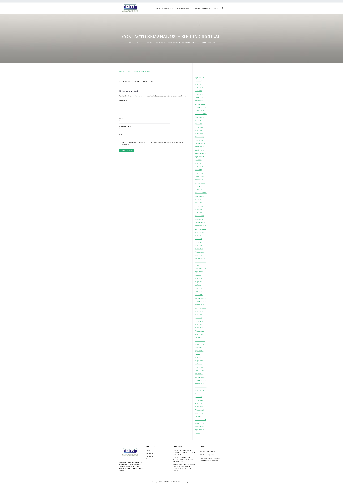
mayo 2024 (199, 166)
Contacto (215, 8)
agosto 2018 (199, 390)
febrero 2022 (199, 252)
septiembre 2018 (200, 387)
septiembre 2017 (200, 426)
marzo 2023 (199, 212)
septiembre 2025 (201, 114)
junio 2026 (198, 84)
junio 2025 (198, 124)
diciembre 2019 (200, 337)
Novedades (196, 8)
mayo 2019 (199, 361)
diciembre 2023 (200, 183)
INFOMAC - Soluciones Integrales (181, 482)
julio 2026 (198, 81)
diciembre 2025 (200, 104)
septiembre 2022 (201, 229)
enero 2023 (199, 219)
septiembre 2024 (201, 153)
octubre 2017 (199, 423)
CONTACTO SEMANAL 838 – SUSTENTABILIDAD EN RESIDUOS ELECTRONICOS (182, 459)
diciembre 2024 (200, 143)
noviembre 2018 (200, 380)
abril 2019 (198, 364)
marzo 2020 (199, 328)
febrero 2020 (199, 331)
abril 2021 (198, 285)
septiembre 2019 (200, 347)
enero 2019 (199, 374)
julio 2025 (198, 120)
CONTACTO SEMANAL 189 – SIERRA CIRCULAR (136, 81)
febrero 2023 (199, 216)
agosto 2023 (199, 196)
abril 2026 (198, 91)
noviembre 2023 (200, 186)
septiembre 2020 (201, 308)
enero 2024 (199, 180)
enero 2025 (199, 140)
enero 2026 (199, 101)
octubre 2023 (199, 189)
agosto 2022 (199, 232)
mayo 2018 (199, 400)
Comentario (123, 100)
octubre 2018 (199, 384)
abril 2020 (198, 324)
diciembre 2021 (200, 258)
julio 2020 (198, 314)
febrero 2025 (199, 137)
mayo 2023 (199, 206)
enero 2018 (199, 413)
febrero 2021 (199, 291)
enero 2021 (199, 295)
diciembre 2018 (200, 377)
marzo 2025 (199, 133)
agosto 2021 (199, 272)
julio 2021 (198, 275)
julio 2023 (198, 199)
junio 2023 (198, 203)
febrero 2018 (199, 410)
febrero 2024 (199, 176)
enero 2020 (199, 334)
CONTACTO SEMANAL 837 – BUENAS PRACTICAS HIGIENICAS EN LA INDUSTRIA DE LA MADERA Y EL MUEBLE (184, 467)
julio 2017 (198, 433)
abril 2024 (198, 170)
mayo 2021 (199, 282)
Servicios (205, 8)
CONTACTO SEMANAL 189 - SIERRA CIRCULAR (135, 71)
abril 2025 (198, 130)
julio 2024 (198, 160)
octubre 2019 (199, 344)
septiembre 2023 (201, 193)
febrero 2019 (199, 370)
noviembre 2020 (200, 301)
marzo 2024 (199, 173)
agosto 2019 (199, 351)
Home (158, 8)
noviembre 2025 (200, 107)
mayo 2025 (199, 127)
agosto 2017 (199, 430)
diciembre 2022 (200, 222)
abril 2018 (198, 403)
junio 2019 (198, 357)
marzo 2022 (199, 249)
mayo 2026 (199, 87)
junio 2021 (198, 278)
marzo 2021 (199, 288)
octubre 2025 (199, 110)
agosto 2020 (199, 311)
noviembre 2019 (200, 341)
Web (120, 134)
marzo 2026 (199, 94)
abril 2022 (198, 245)
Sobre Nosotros (167, 8)
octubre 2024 (199, 150)
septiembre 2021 (200, 268)
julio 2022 (198, 236)
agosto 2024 (199, 157)
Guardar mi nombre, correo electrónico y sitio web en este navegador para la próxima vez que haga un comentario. (152, 143)
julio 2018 (198, 393)
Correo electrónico (125, 126)
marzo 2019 (199, 367)
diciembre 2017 (200, 416)
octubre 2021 (199, 265)
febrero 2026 (199, 97)
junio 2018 (198, 397)
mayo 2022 (199, 242)
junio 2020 (198, 318)
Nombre (122, 118)
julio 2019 (198, 354)
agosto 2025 (199, 117)
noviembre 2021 (200, 262)
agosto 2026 (199, 78)
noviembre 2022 (200, 226)
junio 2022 (198, 239)
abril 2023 (198, 209)
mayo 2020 (199, 321)
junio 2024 (198, 163)
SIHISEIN (166, 482)
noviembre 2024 (200, 147)
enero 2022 (199, 255)
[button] (173, 8)
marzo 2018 (199, 407)
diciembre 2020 (200, 298)
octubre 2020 (199, 305)
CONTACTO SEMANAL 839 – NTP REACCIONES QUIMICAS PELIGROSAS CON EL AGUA (184, 452)
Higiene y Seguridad (183, 8)
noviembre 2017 (200, 420)
